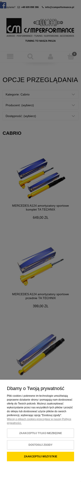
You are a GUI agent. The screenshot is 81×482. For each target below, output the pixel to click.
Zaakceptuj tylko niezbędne (40, 433)
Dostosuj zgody (40, 444)
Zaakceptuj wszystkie (40, 456)
